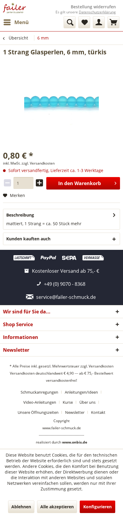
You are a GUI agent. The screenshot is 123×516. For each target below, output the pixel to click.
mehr (76, 223)
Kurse (68, 402)
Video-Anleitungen (39, 402)
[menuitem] (16, 22)
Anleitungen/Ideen (81, 392)
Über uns (87, 402)
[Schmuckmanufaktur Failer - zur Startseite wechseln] (14, 8)
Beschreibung (20, 215)
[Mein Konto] (99, 22)
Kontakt (98, 412)
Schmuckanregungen (39, 392)
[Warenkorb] (113, 22)
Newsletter (74, 412)
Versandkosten (101, 366)
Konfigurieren (97, 506)
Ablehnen (21, 506)
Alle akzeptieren (57, 506)
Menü (21, 22)
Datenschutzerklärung (97, 12)
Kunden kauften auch (28, 239)
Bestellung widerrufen (93, 7)
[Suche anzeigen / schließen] (70, 22)
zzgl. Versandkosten (38, 163)
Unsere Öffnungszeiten (38, 412)
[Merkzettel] (84, 22)
